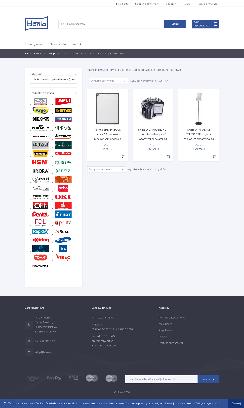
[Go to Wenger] (40, 268)
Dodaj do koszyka (123, 156)
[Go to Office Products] (40, 199)
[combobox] (53, 80)
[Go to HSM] (40, 165)
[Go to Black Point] (40, 121)
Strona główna (34, 44)
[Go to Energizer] (63, 139)
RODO (186, 3)
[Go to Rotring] (40, 242)
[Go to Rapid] (40, 234)
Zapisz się (208, 379)
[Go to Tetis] (63, 251)
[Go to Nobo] (63, 191)
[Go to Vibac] (63, 260)
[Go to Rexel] (63, 234)
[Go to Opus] (40, 208)
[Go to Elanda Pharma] (63, 130)
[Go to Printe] (63, 225)
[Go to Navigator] (40, 191)
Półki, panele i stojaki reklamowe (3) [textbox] (52, 79)
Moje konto (122, 3)
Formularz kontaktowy (172, 317)
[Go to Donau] (63, 121)
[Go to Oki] (63, 199)
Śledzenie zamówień (146, 3)
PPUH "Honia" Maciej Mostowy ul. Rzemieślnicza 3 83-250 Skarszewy (46, 324)
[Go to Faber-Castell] (63, 147)
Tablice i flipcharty (72, 53)
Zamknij (236, 403)
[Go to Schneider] (40, 251)
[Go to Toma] (40, 260)
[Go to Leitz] (63, 173)
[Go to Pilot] (63, 216)
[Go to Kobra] (40, 173)
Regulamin (170, 3)
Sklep (51, 53)
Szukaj (175, 23)
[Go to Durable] (40, 130)
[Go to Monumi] (40, 182)
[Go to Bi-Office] (63, 113)
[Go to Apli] (63, 104)
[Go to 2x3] (40, 104)
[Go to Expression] (40, 147)
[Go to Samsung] (63, 242)
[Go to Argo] (40, 113)
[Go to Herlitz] (63, 156)
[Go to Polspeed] (40, 225)
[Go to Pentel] (40, 216)
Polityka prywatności (208, 3)
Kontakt (77, 44)
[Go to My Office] (63, 182)
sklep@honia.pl (43, 352)
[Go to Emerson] (40, 139)
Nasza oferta (58, 44)
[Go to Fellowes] (40, 156)
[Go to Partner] (63, 208)
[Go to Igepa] (63, 165)
